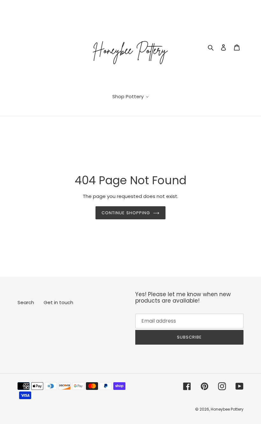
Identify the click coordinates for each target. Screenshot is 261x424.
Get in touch (58, 302)
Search (26, 302)
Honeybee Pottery (227, 409)
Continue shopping (126, 213)
